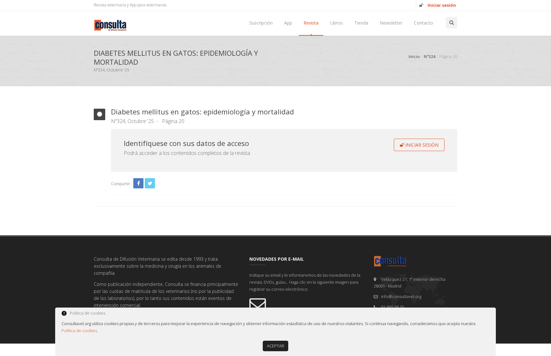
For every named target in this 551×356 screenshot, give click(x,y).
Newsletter (391, 23)
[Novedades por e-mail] (306, 304)
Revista (311, 23)
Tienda (361, 23)
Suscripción (261, 23)
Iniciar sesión (421, 145)
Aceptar (275, 346)
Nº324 (429, 56)
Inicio (414, 56)
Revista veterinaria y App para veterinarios (130, 5)
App (288, 23)
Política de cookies (79, 330)
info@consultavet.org (401, 296)
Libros (336, 23)
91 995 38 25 (392, 307)
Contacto (423, 23)
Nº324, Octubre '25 (132, 121)
